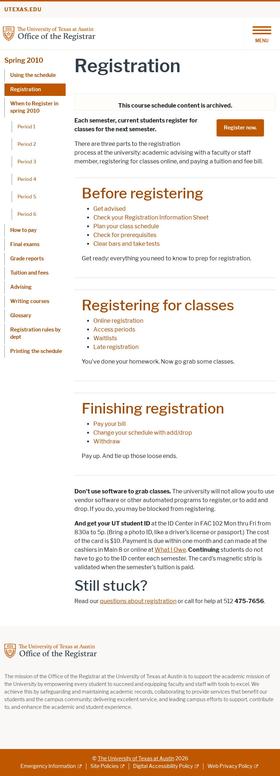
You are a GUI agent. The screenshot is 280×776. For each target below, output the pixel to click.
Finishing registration (153, 408)
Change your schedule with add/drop (142, 432)
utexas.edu (23, 10)
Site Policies (104, 766)
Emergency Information (48, 766)
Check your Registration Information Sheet (151, 217)
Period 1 (26, 126)
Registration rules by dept (35, 333)
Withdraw (106, 441)
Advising (21, 287)
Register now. (240, 128)
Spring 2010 (23, 61)
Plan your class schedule (126, 226)
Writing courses (29, 301)
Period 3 (27, 161)
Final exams (24, 244)
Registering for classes (158, 305)
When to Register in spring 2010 (34, 107)
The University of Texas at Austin (136, 759)
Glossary (20, 316)
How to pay (23, 230)
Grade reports (27, 259)
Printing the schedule (36, 351)
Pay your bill (109, 423)
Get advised (109, 208)
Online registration (118, 320)
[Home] (49, 33)
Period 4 (27, 179)
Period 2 (27, 144)
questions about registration (138, 601)
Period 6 (27, 214)
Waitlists (105, 338)
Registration (25, 89)
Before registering (142, 193)
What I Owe (170, 549)
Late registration (116, 347)
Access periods (114, 329)
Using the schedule (33, 75)
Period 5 (27, 196)
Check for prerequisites (124, 235)
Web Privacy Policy (229, 766)
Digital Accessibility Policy (163, 766)
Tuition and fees (29, 273)
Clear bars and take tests (126, 243)
